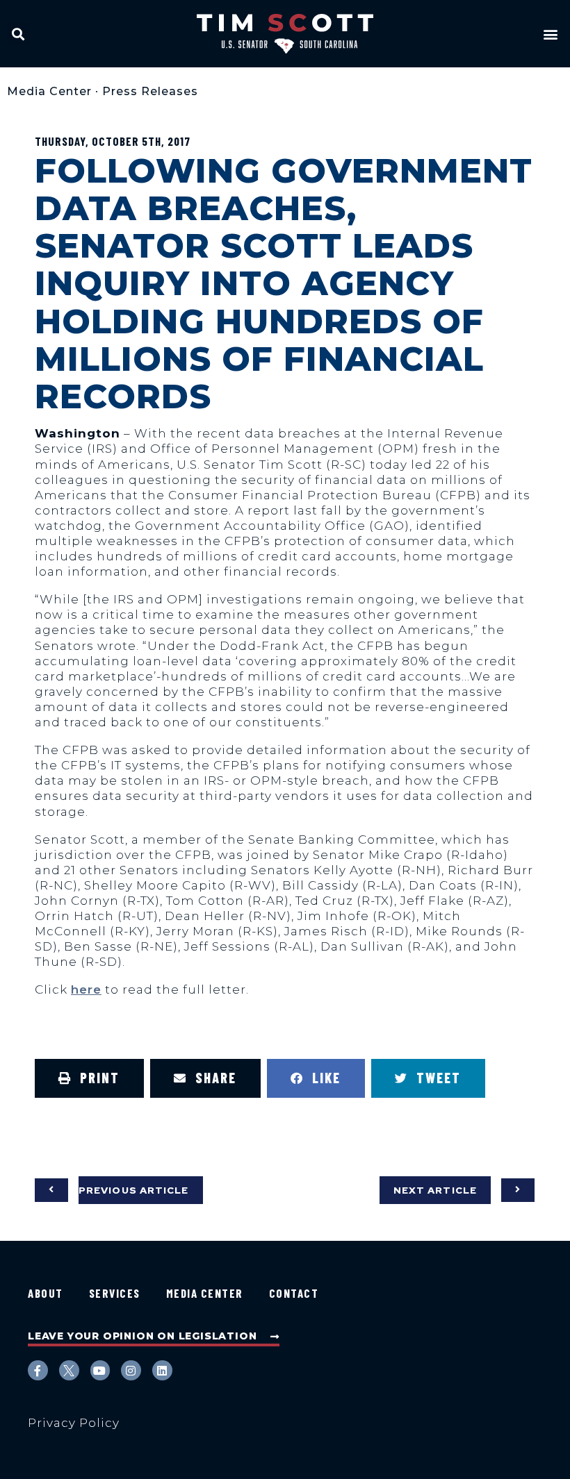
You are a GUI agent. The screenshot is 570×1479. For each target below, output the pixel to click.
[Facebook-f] (38, 1370)
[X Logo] (69, 1370)
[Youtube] (100, 1370)
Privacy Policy (74, 1423)
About (45, 1293)
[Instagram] (131, 1370)
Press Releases (150, 91)
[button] (18, 33)
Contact (294, 1293)
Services (114, 1293)
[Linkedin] (162, 1370)
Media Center (49, 91)
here (86, 989)
